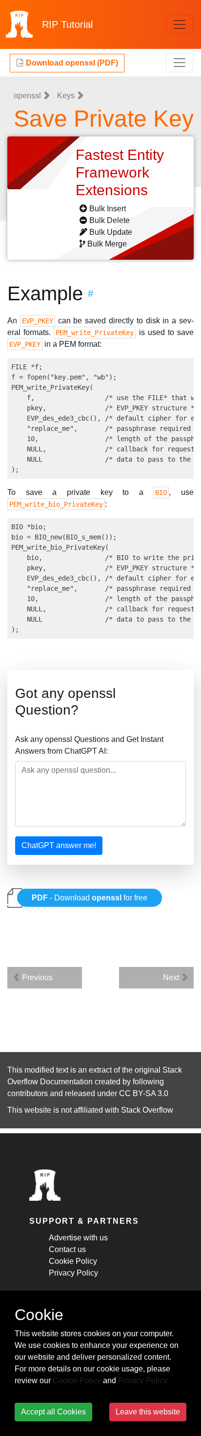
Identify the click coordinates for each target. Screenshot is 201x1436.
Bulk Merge (107, 244)
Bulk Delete (109, 220)
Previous (36, 977)
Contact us (67, 1249)
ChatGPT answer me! (58, 845)
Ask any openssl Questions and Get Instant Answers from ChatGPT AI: (89, 745)
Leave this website (148, 1412)
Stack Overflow (147, 1110)
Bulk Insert (107, 208)
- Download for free (89, 898)
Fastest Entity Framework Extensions (120, 172)
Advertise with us (78, 1238)
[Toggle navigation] (179, 24)
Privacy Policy (73, 1273)
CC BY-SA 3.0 (143, 1093)
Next (172, 977)
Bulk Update (110, 232)
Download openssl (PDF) (71, 63)
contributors (27, 1093)
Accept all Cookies (53, 1412)
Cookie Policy (73, 1261)
